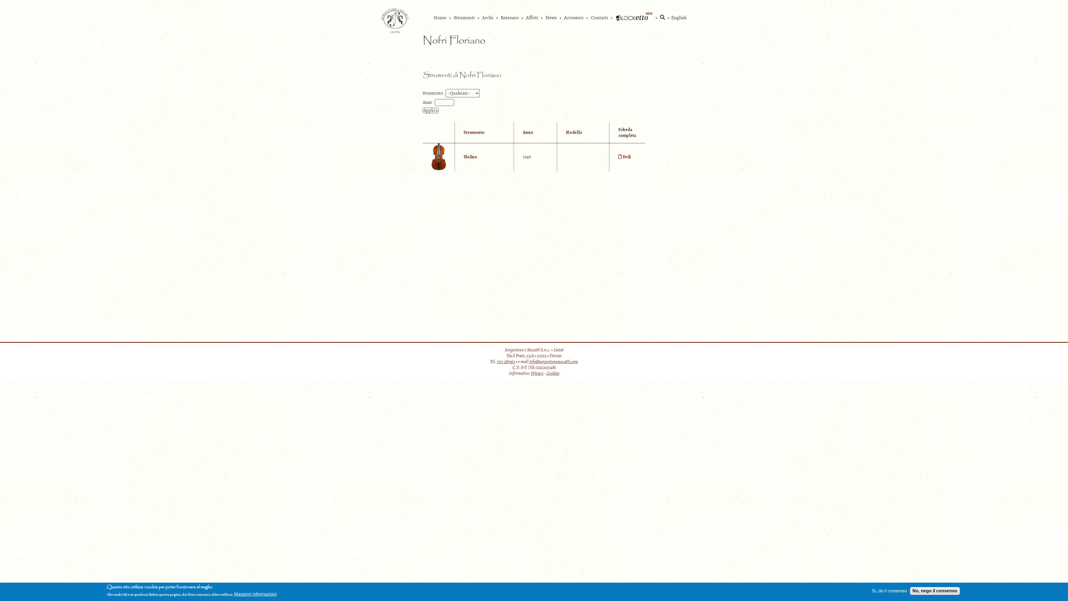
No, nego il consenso (935, 590)
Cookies (553, 373)
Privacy (537, 373)
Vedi (626, 157)
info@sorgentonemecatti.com (553, 362)
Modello (574, 132)
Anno (427, 102)
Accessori (574, 17)
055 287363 (506, 362)
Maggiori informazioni (255, 594)
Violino (470, 157)
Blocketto (634, 17)
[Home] (395, 32)
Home (440, 17)
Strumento (433, 93)
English (679, 17)
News (551, 17)
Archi (487, 17)
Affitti (532, 17)
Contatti (599, 17)
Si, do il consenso (889, 590)
